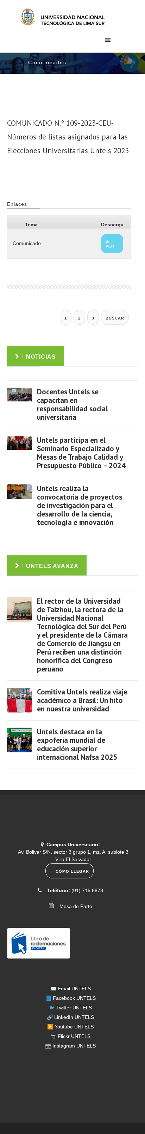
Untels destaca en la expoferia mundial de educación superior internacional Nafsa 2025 (77, 744)
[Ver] (19, 400)
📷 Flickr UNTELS (70, 1036)
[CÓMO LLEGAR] (70, 876)
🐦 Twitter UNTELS (70, 1007)
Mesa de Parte (73, 906)
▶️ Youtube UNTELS (70, 1026)
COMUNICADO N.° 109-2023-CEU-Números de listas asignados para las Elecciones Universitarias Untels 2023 (68, 136)
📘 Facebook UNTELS (70, 998)
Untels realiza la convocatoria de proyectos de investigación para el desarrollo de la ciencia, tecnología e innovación (79, 505)
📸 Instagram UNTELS (70, 1046)
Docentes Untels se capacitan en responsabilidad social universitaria (72, 404)
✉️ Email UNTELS (70, 988)
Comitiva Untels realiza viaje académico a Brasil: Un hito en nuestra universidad (82, 700)
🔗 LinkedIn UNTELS (70, 1017)
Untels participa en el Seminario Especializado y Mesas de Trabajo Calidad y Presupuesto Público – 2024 (81, 452)
